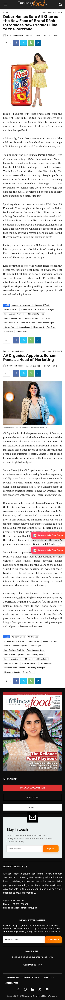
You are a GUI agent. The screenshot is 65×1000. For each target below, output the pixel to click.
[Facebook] (16, 43)
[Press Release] (5, 35)
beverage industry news (21, 305)
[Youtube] (47, 989)
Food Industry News (12, 318)
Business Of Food (42, 305)
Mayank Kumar (24, 327)
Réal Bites (51, 327)
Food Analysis (26, 309)
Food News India (11, 323)
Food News (45, 318)
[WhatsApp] (31, 43)
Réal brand (8, 331)
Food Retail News (28, 323)
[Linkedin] (38, 43)
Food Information (31, 318)
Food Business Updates (34, 314)
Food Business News (12, 314)
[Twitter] (23, 43)
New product (38, 327)
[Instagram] (25, 989)
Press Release (16, 35)
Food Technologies (46, 323)
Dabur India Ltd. (11, 309)
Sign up (50, 848)
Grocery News (9, 327)
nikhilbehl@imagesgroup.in (24, 907)
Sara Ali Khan (21, 331)
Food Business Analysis (45, 309)
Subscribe (52, 939)
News (5, 12)
